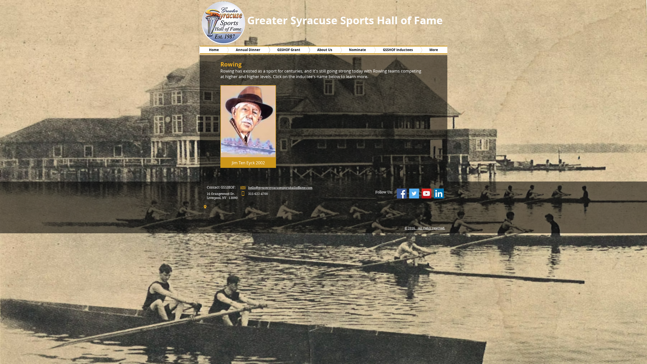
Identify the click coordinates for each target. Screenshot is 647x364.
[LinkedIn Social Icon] (439, 193)
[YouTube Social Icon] (426, 193)
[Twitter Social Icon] (414, 193)
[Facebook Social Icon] (402, 193)
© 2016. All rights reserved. (425, 228)
